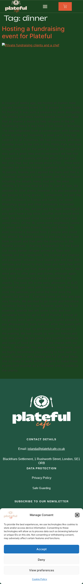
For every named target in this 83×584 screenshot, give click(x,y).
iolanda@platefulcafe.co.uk (46, 448)
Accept (41, 549)
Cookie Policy (39, 579)
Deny (41, 560)
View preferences (41, 570)
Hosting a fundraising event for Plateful (33, 32)
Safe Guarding (41, 488)
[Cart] (65, 6)
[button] (77, 515)
